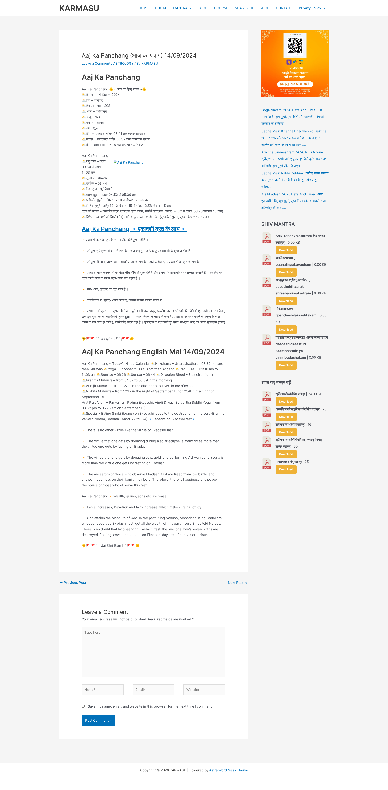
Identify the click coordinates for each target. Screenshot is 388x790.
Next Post (237, 582)
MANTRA (180, 8)
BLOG (202, 8)
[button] (189, 8)
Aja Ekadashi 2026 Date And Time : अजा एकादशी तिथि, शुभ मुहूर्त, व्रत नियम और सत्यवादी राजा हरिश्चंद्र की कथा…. (293, 201)
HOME (143, 8)
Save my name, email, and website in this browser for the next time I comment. (150, 706)
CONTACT (284, 8)
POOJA (160, 8)
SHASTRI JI (244, 8)
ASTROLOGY (123, 63)
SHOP (264, 8)
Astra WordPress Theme (228, 770)
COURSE (221, 8)
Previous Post (73, 582)
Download (286, 250)
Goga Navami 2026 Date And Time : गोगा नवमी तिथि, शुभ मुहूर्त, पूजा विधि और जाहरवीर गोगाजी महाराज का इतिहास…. (292, 117)
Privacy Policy (310, 8)
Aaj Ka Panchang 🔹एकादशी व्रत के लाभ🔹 (134, 228)
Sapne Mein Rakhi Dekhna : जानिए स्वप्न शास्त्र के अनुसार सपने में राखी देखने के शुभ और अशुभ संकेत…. (295, 180)
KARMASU (79, 8)
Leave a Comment (96, 63)
